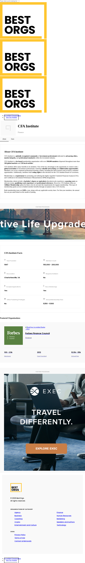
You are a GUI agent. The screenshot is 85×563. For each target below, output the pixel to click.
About (4, 139)
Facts (12, 139)
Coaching (18, 519)
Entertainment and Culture (25, 525)
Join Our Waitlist (11, 560)
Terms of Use (20, 538)
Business (18, 516)
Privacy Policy (20, 535)
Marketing (61, 519)
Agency (18, 512)
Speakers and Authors (66, 522)
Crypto (17, 522)
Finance (60, 512)
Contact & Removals (23, 541)
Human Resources (64, 516)
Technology (61, 525)
